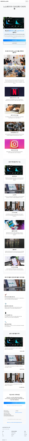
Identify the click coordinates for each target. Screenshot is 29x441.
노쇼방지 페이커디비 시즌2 (6, 427)
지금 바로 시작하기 (14, 40)
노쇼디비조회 (11, 422)
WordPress (3, 439)
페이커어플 (15, 422)
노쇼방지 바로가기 (14, 43)
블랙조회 (18, 422)
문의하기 (27, 1)
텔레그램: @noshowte (18, 412)
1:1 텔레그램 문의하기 (14, 402)
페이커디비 (8, 422)
